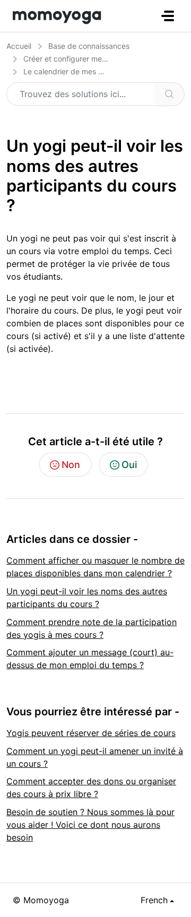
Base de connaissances (88, 45)
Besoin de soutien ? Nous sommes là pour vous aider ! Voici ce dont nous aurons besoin (90, 825)
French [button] (154, 900)
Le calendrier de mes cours (70, 71)
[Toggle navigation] (167, 15)
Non (71, 464)
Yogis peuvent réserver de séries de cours (91, 733)
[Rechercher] (169, 94)
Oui (129, 464)
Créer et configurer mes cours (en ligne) (92, 58)
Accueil (18, 45)
